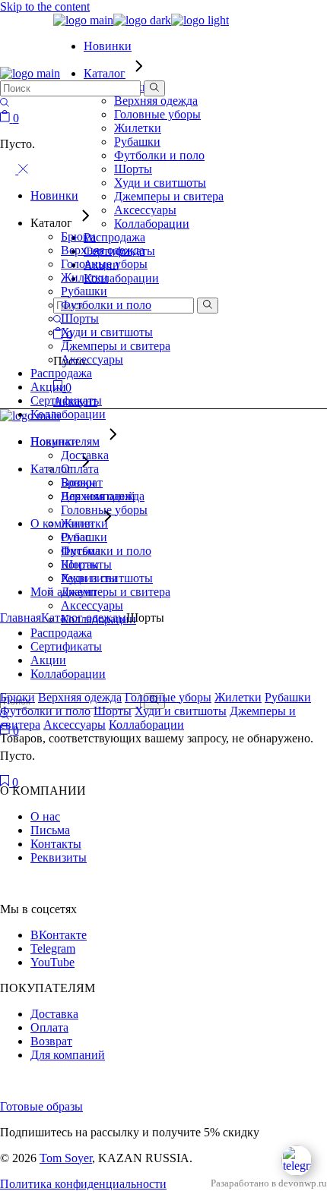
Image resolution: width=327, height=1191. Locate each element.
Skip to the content (45, 6)
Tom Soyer (66, 1158)
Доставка (54, 1013)
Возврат (51, 1041)
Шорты (113, 710)
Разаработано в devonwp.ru (269, 1183)
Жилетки (238, 697)
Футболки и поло (45, 710)
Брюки (17, 697)
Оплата (49, 1027)
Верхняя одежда (80, 697)
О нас (45, 816)
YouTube (52, 962)
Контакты (55, 843)
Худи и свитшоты (181, 710)
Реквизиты (58, 857)
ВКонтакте (58, 934)
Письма (50, 830)
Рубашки (288, 697)
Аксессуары (74, 724)
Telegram (52, 948)
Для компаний (67, 1054)
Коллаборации (146, 724)
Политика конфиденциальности (83, 1183)
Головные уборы (168, 697)
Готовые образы (41, 1106)
